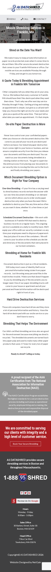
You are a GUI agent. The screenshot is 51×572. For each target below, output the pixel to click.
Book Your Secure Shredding (25, 443)
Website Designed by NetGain (25, 562)
